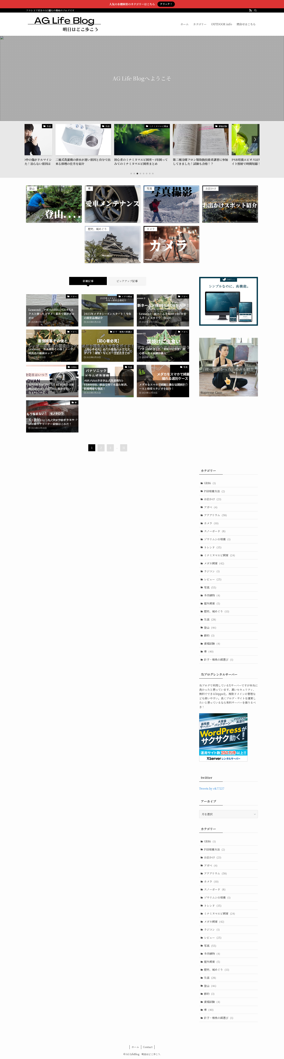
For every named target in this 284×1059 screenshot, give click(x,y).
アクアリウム (215, 515)
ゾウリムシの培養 (217, 539)
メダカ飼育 (214, 563)
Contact (147, 1047)
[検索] (255, 10)
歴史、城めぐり (216, 611)
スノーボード (214, 531)
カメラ (211, 523)
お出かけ (212, 499)
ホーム (135, 1047)
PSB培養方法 (214, 491)
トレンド (212, 547)
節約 (209, 635)
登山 (210, 627)
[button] (131, 173)
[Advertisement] (231, 430)
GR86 (210, 483)
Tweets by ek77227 (211, 788)
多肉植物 (212, 595)
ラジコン (212, 571)
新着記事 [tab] (88, 281)
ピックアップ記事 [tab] (127, 281)
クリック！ (166, 4)
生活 (210, 619)
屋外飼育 (212, 603)
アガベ (210, 507)
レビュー (212, 579)
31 (123, 448)
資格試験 (212, 643)
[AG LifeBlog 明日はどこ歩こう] (64, 24)
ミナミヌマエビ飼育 (219, 555)
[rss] (250, 10)
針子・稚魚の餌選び (218, 659)
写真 (210, 587)
